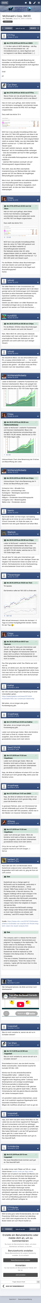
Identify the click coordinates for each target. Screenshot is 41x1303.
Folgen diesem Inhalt (18, 1282)
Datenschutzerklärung (25, 1299)
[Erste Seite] (3, 28)
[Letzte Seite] (38, 28)
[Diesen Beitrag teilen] (37, 37)
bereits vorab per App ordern (22, 1171)
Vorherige (8, 28)
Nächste (33, 28)
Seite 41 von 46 (20, 28)
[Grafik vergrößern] (20, 398)
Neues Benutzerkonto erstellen (20, 1260)
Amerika (29, 18)
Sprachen (12, 1299)
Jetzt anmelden (20, 1275)
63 (38, 1281)
